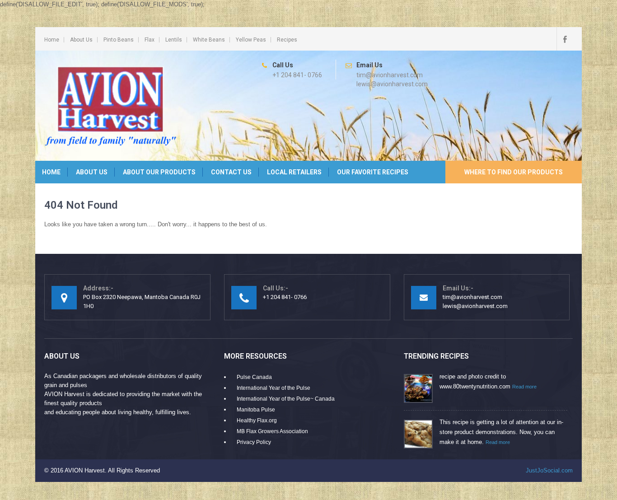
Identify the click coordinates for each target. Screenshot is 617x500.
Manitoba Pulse (256, 410)
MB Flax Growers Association (272, 431)
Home (51, 39)
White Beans (209, 39)
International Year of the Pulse (273, 388)
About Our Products (159, 172)
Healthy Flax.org (257, 420)
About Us (81, 39)
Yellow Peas (251, 39)
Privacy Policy (254, 442)
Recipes (287, 39)
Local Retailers (294, 172)
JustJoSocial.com (549, 470)
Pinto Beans (118, 39)
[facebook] (564, 39)
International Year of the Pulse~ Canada (286, 399)
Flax (149, 39)
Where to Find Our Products (513, 172)
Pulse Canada (254, 377)
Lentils (173, 39)
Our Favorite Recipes (372, 172)
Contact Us (231, 172)
